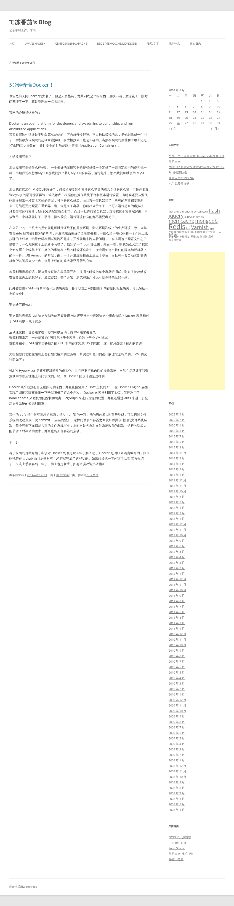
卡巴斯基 (185, 236)
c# (195, 211)
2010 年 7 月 (177, 661)
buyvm (189, 211)
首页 (12, 44)
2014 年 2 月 (177, 469)
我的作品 (174, 44)
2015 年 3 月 (177, 447)
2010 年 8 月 (177, 656)
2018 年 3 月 (177, 431)
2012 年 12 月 (177, 524)
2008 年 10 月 (177, 777)
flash (214, 210)
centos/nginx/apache (71, 44)
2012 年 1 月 (177, 574)
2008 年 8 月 (177, 788)
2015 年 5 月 (177, 442)
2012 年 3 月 (177, 563)
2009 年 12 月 (177, 700)
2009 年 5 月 (177, 738)
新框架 (203, 236)
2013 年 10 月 (177, 491)
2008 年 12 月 (177, 766)
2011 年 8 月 (177, 601)
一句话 (211, 231)
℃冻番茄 (92, 475)
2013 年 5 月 (177, 502)
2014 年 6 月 (177, 464)
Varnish (200, 227)
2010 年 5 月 (177, 672)
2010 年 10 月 (177, 645)
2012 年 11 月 (177, 530)
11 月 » (214, 129)
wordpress (175, 231)
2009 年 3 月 (177, 749)
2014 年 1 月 (177, 475)
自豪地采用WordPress (23, 887)
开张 (193, 236)
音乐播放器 (175, 240)
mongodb (206, 220)
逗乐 (210, 236)
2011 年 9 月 (177, 595)
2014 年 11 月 (177, 453)
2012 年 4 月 (177, 557)
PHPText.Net (177, 843)
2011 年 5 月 (177, 617)
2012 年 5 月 (177, 552)
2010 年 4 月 (177, 678)
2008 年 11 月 (177, 771)
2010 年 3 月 (177, 683)
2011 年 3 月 (177, 623)
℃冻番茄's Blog (30, 22)
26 (178, 123)
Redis (177, 226)
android (179, 211)
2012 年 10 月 (177, 535)
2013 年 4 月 (177, 508)
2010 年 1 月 (177, 694)
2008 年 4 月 (177, 810)
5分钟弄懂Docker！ (31, 84)
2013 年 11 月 (177, 486)
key (198, 216)
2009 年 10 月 (177, 711)
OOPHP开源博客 (180, 837)
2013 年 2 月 (177, 513)
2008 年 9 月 (177, 782)
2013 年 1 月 (177, 519)
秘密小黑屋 (176, 859)
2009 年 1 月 (177, 760)
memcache (181, 220)
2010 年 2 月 (177, 689)
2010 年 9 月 (177, 650)
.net (171, 211)
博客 (174, 235)
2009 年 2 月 (177, 755)
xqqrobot (201, 231)
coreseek (202, 211)
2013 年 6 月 (177, 497)
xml (192, 231)
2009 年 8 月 (177, 722)
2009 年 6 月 (177, 733)
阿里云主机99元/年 (181, 178)
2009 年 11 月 (177, 705)
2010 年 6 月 (177, 667)
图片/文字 (153, 44)
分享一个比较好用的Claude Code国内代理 (196, 156)
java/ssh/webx (35, 44)
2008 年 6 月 (177, 799)
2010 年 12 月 (177, 634)
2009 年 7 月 (177, 727)
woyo (185, 231)
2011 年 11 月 (177, 584)
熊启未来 (175, 161)
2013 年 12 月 (177, 480)
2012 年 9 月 (177, 541)
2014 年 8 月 (177, 458)
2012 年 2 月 (177, 568)
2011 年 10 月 (177, 590)
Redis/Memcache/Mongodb (117, 44)
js (185, 216)
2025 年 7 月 (177, 420)
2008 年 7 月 (177, 793)
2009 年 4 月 (177, 744)
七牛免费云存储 (179, 183)
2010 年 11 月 (177, 639)
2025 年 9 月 (177, 414)
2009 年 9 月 (177, 716)
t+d (188, 228)
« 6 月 (172, 129)
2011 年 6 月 (177, 612)
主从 (218, 231)
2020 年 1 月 (177, 425)
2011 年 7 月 (177, 606)
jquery (176, 215)
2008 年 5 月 (177, 804)
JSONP (191, 216)
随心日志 (195, 44)
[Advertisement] (197, 321)
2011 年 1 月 (177, 628)
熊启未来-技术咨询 (181, 854)
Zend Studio (177, 848)
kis (202, 216)
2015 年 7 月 (177, 436)
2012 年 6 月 (177, 546)
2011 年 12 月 (177, 579)
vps (212, 228)
